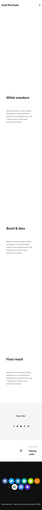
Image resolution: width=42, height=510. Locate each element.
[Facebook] (5, 481)
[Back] (21, 451)
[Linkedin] (18, 481)
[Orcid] (31, 481)
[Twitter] (11, 481)
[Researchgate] (24, 481)
